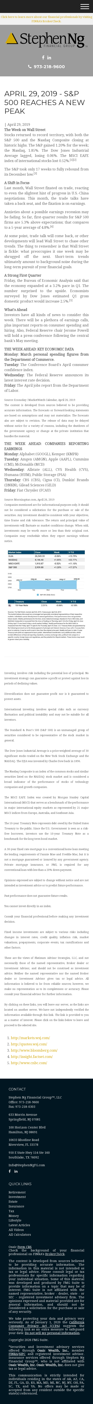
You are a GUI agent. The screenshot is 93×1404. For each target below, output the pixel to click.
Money (14, 1216)
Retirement (17, 1192)
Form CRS (25, 1247)
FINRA (13, 1354)
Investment (17, 1197)
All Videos (16, 1230)
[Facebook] (43, 57)
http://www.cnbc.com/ (29, 1063)
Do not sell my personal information (52, 1333)
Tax (11, 1211)
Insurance (16, 1206)
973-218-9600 (49, 66)
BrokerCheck (54, 1254)
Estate (13, 1201)
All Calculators (20, 1234)
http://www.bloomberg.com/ (34, 1050)
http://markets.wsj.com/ (30, 1038)
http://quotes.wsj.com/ (29, 1044)
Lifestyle (15, 1220)
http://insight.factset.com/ (32, 1057)
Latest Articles (19, 1225)
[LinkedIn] (49, 57)
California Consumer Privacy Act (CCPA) (46, 1324)
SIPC (22, 1354)
